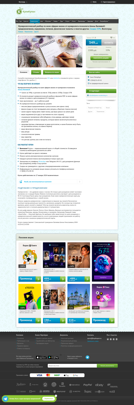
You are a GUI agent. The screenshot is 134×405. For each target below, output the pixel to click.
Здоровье (90, 21)
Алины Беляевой (24, 89)
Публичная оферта (67, 343)
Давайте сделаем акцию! (44, 338)
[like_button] (111, 38)
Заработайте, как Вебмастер (45, 341)
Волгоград (22, 2)
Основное (23, 72)
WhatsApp (42, 161)
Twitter (114, 339)
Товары (56, 21)
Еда (20, 21)
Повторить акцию (101, 58)
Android (56, 78)
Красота (26, 21)
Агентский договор (67, 338)
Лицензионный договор (69, 341)
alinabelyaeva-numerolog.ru (98, 95)
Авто (42, 21)
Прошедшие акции (42, 343)
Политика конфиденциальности (71, 346)
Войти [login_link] (94, 2)
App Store (41, 357)
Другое (90, 111)
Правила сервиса (22, 346)
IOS (48, 78)
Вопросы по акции (52, 72)
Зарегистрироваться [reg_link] (109, 2)
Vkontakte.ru (111, 339)
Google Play (53, 357)
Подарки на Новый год (94, 107)
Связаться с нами (93, 341)
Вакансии (20, 343)
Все (17, 21)
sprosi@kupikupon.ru (94, 338)
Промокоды (82, 21)
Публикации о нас (23, 341)
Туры (62, 21)
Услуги (68, 21)
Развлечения (34, 21)
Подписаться (48, 399)
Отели (74, 21)
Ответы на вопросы (23, 348)
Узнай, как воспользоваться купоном (38, 182)
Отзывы (36, 72)
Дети (97, 21)
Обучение (48, 21)
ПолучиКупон (104, 21)
